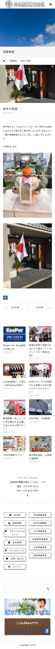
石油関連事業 (40, 515)
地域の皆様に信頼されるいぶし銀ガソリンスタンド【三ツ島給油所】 (40, 350)
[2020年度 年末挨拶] (40, 407)
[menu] (50, 4)
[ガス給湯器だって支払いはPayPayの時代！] (14, 370)
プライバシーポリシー (16, 533)
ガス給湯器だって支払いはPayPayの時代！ (14, 383)
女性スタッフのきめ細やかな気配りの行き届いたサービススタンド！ (40, 386)
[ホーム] (4, 60)
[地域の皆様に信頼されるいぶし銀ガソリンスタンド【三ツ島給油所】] (40, 334)
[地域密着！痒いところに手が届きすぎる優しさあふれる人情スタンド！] (14, 407)
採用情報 (16, 523)
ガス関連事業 (40, 531)
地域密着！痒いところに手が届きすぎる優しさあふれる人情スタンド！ (14, 423)
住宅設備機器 (40, 523)
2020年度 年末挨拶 (39, 418)
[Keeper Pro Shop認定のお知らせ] (14, 334)
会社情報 (16, 542)
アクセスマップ (16, 550)
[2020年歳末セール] (14, 444)
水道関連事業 (40, 547)
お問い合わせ (16, 558)
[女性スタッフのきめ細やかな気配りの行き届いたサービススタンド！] (40, 370)
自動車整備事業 (40, 539)
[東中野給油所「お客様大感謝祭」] (40, 444)
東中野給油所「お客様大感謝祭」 (40, 457)
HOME (16, 515)
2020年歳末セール (12, 455)
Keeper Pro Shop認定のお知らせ (14, 347)
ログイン (16, 566)
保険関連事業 (40, 555)
